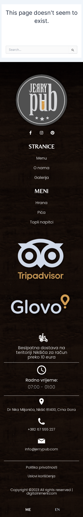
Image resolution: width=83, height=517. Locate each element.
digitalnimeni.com (41, 493)
